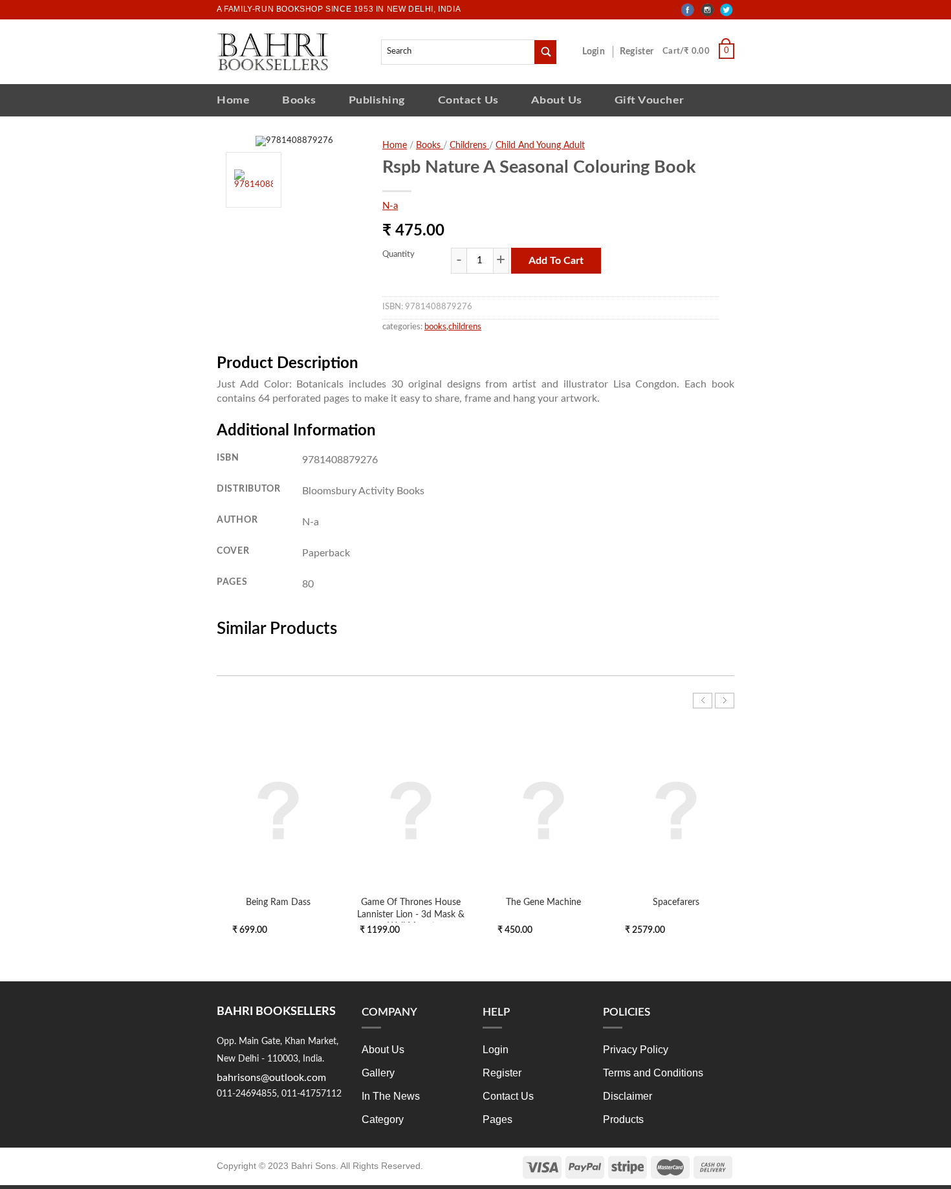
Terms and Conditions (653, 1072)
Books (299, 100)
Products (623, 1119)
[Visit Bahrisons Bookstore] (273, 51)
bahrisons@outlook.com (271, 1078)
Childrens (469, 145)
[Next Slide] (724, 700)
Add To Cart (556, 261)
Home (233, 100)
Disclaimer (627, 1096)
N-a (390, 206)
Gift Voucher (649, 100)
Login (600, 52)
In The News (391, 1096)
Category (383, 1119)
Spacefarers (676, 902)
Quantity (398, 254)
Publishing (377, 100)
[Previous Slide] (702, 700)
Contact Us (468, 100)
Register (639, 52)
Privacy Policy (635, 1049)
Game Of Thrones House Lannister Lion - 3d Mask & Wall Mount (411, 913)
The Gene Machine (543, 902)
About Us (556, 100)
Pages (497, 1119)
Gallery (378, 1072)
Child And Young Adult (540, 145)
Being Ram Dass (278, 902)
